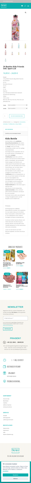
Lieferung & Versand (8, 419)
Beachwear (6, 401)
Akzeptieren (15, 475)
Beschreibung (9, 129)
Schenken (5, 124)
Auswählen (5, 471)
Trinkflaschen (11, 124)
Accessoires (22, 122)
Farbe (4, 105)
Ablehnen (15, 478)
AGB (4, 432)
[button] (25, 12)
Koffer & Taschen (7, 405)
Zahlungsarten (6, 417)
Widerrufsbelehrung (8, 434)
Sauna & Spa (6, 398)
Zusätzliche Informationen (13, 133)
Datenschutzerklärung (8, 325)
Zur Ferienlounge (8, 1)
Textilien (5, 403)
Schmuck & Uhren (7, 407)
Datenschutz (6, 428)
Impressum (6, 430)
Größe (4, 108)
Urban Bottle (18, 124)
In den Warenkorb (17, 116)
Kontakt (5, 415)
